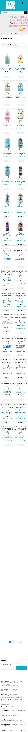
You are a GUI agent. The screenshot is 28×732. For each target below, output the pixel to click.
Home (2, 33)
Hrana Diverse (17, 703)
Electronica (14, 710)
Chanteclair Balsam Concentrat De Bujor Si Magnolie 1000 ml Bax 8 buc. (7, 124)
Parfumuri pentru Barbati (17, 699)
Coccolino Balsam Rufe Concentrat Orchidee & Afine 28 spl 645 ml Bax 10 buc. (7, 236)
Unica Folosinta (12, 687)
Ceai (21, 714)
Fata (14, 724)
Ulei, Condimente (4, 708)
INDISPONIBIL (7, 132)
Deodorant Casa (13, 694)
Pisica (12, 703)
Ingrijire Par (3, 684)
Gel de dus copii (4, 689)
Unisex (9, 699)
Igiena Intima (13, 682)
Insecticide (3, 697)
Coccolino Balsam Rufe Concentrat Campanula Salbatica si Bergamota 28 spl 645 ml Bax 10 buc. (20, 180)
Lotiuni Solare (4, 725)
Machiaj (18, 725)
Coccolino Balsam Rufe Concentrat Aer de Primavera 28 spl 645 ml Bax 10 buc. (20, 152)
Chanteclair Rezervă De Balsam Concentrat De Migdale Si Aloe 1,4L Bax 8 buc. (20, 124)
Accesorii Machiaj (11, 719)
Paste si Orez (9, 706)
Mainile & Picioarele (20, 724)
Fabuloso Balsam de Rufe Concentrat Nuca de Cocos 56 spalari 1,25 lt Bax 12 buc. (7, 414)
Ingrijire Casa (7, 33)
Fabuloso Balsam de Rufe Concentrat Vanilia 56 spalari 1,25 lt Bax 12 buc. (7, 436)
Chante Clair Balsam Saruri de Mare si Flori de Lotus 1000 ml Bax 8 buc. (20, 96)
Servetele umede (10, 697)
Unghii (8, 720)
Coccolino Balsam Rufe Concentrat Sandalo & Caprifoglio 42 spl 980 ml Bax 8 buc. (20, 236)
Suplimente (17, 714)
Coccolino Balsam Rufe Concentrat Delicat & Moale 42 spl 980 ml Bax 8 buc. (7, 208)
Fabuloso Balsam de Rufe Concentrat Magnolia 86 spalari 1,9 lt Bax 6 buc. (20, 391)
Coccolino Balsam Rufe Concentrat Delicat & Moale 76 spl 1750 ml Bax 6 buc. (20, 208)
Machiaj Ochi (12, 720)
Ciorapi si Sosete (22, 710)
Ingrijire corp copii (20, 687)
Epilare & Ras (4, 685)
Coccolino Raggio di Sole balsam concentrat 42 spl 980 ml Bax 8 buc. (20, 301)
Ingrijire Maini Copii (13, 689)
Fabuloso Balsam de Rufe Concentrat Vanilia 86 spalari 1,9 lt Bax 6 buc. (20, 436)
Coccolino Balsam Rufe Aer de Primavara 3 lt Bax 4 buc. (7, 152)
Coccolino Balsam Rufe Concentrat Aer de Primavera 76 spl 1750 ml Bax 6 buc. (7, 180)
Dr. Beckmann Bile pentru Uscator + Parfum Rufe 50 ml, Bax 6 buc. (7, 322)
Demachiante (10, 722)
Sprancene (3, 720)
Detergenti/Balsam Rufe (6, 690)
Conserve (18, 706)
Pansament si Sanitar (5, 716)
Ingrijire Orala (19, 684)
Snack (14, 706)
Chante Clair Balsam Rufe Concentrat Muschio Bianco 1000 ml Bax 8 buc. (7, 96)
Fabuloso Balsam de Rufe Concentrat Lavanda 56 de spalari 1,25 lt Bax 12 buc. (20, 369)
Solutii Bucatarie (14, 695)
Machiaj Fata (3, 722)
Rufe (13, 33)
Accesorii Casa (18, 697)
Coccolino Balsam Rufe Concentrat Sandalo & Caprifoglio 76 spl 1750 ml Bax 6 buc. (7, 258)
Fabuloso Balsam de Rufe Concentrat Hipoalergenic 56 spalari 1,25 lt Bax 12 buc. (7, 369)
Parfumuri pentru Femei (6, 700)
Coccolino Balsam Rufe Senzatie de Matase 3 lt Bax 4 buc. (7, 301)
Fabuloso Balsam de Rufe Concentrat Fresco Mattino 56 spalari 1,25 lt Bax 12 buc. (7, 346)
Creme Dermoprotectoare (6, 715)
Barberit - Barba (20, 682)
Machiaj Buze (19, 720)
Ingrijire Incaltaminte (11, 684)
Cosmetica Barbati (12, 725)
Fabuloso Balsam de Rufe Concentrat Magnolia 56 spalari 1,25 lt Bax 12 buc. (7, 391)
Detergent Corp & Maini (17, 681)
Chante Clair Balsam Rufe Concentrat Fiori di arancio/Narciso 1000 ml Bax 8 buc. (20, 68)
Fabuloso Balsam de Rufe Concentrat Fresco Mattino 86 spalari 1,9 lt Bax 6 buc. (20, 346)
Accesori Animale (5, 704)
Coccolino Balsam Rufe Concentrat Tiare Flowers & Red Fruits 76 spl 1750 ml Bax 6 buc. (7, 281)
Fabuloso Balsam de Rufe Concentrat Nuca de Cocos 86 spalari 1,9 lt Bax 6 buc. (20, 414)
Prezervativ (15, 715)
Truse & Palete (19, 719)
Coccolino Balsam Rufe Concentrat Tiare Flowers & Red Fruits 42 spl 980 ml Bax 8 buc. (20, 258)
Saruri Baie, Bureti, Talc (13, 685)
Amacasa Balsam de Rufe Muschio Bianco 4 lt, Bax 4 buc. (7, 68)
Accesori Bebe (4, 692)
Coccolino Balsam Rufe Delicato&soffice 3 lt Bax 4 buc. (20, 279)
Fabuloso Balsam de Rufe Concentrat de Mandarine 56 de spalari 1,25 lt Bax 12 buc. (20, 324)
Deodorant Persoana (5, 682)
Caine (9, 703)
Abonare (21, 667)
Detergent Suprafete (5, 695)
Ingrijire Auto (15, 711)
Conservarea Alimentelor (6, 711)
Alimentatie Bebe (16, 690)
